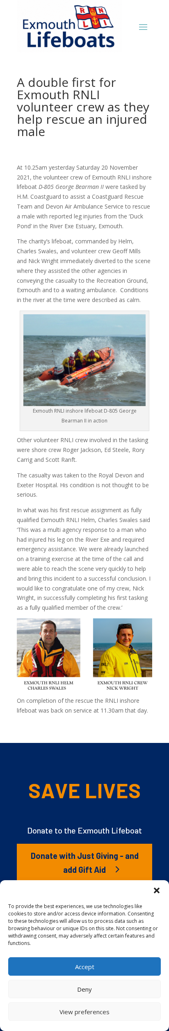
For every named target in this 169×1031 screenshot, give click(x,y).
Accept (84, 967)
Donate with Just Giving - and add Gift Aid (85, 862)
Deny (84, 989)
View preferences (84, 1012)
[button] (157, 890)
